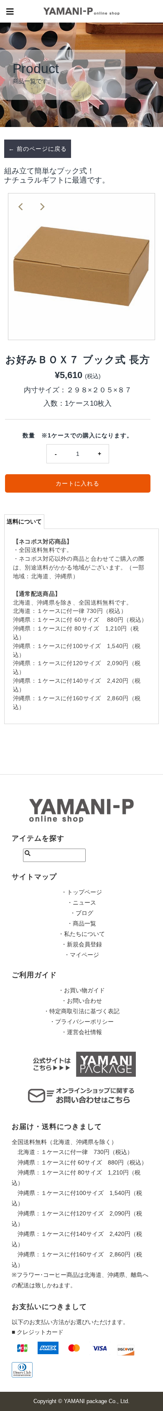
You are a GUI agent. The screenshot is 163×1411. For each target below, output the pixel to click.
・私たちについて (81, 933)
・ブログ (81, 913)
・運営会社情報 (81, 1032)
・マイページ (81, 954)
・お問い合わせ (81, 1000)
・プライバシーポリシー (81, 1021)
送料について (24, 521)
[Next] (42, 206)
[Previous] (21, 206)
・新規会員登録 (81, 944)
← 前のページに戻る (37, 148)
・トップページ (81, 892)
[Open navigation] (10, 11)
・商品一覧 (81, 923)
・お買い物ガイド (81, 990)
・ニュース (81, 902)
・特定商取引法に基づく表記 (81, 1011)
